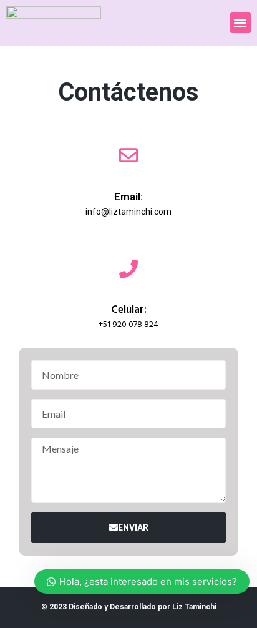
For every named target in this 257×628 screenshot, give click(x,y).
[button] (240, 22)
